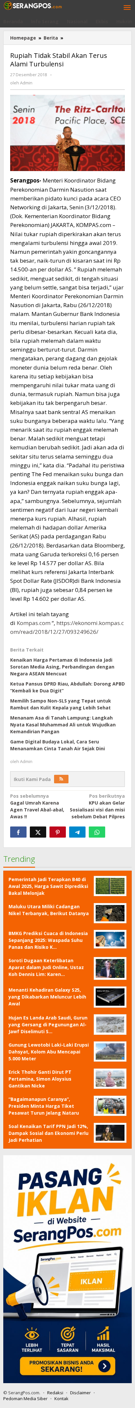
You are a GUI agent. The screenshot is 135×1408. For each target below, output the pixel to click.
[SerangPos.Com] (32, 5)
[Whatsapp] (97, 832)
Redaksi (55, 1393)
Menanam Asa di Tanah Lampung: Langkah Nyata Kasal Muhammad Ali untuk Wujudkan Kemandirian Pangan (63, 725)
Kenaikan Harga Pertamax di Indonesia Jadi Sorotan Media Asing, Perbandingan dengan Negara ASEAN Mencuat (62, 667)
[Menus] (127, 7)
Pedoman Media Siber (25, 1398)
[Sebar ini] (18, 832)
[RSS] (61, 779)
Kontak (61, 1398)
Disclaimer (80, 1393)
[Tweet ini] (38, 832)
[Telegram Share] (77, 832)
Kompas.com (33, 623)
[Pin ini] (57, 832)
